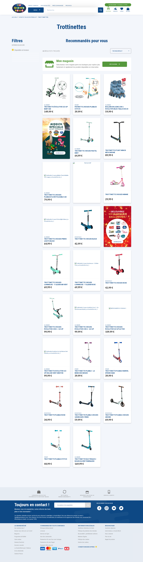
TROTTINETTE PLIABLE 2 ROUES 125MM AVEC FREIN (86, 416)
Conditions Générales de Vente (86, 528)
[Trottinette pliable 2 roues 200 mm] (117, 396)
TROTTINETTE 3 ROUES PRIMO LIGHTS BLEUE (55, 240)
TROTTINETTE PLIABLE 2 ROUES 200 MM (117, 416)
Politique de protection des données (87, 531)
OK (88, 505)
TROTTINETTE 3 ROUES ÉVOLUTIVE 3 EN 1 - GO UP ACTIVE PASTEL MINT (53, 328)
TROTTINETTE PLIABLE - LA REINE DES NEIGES (85, 372)
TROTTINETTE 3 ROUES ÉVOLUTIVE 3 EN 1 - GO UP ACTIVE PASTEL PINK (84, 328)
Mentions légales (82, 536)
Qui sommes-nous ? (19, 528)
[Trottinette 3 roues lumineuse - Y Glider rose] (87, 264)
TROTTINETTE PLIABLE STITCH (55, 459)
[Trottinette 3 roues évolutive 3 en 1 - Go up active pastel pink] (87, 308)
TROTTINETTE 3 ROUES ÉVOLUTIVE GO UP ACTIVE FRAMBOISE (115, 328)
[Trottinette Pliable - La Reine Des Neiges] (86, 352)
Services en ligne (44, 534)
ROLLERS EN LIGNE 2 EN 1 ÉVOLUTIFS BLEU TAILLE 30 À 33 (116, 108)
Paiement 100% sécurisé (46, 545)
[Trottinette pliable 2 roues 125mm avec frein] (87, 396)
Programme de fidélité (20, 536)
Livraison (42, 531)
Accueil (14, 17)
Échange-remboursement (46, 528)
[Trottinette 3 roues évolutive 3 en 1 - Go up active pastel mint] (56, 308)
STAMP (76, 369)
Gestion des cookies (83, 542)
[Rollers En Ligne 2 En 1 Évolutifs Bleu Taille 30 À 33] (117, 88)
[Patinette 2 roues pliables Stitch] (87, 88)
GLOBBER (47, 105)
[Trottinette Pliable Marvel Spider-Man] (117, 352)
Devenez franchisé (19, 542)
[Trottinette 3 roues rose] (117, 264)
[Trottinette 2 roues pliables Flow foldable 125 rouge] (56, 176)
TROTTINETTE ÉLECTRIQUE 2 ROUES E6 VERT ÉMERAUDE (85, 460)
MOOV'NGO (78, 237)
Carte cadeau (33, 5)
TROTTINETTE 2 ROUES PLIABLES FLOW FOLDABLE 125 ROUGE (55, 196)
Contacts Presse (18, 553)
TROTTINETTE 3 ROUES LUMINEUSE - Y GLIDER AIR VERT (56, 283)
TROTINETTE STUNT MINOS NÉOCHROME (115, 151)
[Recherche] (100, 10)
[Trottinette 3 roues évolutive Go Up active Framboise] (117, 308)
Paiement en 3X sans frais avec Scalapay (50, 539)
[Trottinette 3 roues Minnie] (117, 176)
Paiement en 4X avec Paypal (47, 542)
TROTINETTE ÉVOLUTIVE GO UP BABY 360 (56, 108)
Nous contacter (109, 534)
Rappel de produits (110, 539)
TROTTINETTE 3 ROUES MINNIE (116, 194)
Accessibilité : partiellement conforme (87, 534)
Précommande (57, 5)
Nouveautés (45, 5)
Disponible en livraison (21, 50)
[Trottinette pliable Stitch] (56, 440)
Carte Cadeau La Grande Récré (113, 531)
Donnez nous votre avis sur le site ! (23, 531)
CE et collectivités (18, 551)
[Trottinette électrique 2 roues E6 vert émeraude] (87, 440)
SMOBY (77, 105)
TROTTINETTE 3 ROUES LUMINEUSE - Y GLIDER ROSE (85, 283)
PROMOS (69, 5)
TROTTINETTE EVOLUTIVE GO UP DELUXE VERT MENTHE (55, 372)
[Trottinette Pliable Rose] (56, 396)
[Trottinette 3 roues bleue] (87, 220)
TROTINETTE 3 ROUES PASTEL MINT (86, 152)
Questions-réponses (110, 528)
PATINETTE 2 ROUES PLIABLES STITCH (86, 108)
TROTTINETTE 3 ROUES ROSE (116, 283)
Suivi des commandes (46, 536)
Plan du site (108, 536)
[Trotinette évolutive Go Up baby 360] (56, 88)
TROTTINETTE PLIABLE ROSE (54, 415)
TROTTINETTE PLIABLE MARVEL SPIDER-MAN (117, 372)
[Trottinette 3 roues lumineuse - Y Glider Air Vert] (56, 264)
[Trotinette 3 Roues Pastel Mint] (86, 132)
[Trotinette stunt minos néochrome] (117, 132)
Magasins (17, 534)
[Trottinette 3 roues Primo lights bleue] (56, 220)
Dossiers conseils (19, 545)
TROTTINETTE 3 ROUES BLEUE (86, 239)
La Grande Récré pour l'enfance (22, 548)
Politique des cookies (83, 539)
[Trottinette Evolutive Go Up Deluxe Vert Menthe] (56, 352)
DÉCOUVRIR (113, 64)
